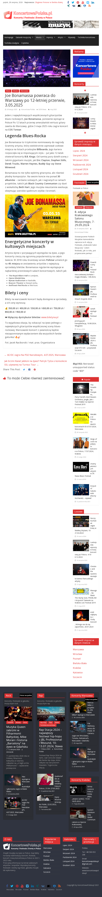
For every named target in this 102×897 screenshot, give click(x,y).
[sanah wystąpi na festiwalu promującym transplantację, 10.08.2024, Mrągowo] (81, 307)
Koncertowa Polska (28, 109)
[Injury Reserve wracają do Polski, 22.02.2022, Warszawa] (45, 796)
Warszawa (24, 91)
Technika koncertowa (86, 37)
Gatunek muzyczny (23, 37)
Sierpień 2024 (80, 155)
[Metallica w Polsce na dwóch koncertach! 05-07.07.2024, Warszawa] (81, 413)
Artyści (60, 37)
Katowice (78, 672)
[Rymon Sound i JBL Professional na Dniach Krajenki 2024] (81, 286)
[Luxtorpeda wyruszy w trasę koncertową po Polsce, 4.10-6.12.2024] (81, 95)
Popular (87, 379)
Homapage (8, 37)
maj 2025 (53, 109)
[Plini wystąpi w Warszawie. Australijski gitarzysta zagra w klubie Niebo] (12, 775)
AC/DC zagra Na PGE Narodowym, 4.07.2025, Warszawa (35, 354)
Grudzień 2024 (80, 173)
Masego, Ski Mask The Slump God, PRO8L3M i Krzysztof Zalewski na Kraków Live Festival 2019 (86, 596)
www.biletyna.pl (49, 317)
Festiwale (79, 207)
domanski (9, 752)
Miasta (38, 37)
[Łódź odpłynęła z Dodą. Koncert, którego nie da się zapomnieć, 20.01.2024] (81, 611)
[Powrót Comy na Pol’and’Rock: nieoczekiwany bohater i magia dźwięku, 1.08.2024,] (81, 261)
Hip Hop (43, 722)
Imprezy (49, 37)
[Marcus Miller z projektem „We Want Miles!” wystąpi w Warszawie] (78, 702)
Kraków (77, 667)
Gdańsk (10, 722)
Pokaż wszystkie (93, 182)
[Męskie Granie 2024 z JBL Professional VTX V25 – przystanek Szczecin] (81, 334)
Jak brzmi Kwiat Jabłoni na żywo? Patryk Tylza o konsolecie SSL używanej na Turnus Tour (35, 362)
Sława (57, 722)
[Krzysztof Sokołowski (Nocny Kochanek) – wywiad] (81, 484)
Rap (50, 722)
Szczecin (77, 677)
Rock (25, 722)
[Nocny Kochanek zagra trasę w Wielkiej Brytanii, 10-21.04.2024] (81, 517)
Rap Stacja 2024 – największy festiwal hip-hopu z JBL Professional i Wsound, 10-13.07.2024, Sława (51, 738)
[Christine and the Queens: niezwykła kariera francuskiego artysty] (81, 565)
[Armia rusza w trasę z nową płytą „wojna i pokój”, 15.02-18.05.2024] (78, 785)
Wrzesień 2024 (80, 160)
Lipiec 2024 (79, 150)
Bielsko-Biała (80, 663)
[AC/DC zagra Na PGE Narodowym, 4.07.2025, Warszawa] (12, 799)
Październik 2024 (82, 164)
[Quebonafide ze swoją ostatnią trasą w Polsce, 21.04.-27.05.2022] (45, 775)
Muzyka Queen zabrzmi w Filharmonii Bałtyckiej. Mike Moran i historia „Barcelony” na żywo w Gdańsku (17, 736)
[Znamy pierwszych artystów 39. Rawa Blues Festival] (81, 462)
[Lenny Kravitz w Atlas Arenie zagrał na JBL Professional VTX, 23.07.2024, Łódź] (81, 119)
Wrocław (77, 654)
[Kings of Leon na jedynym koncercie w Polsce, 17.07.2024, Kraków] (81, 437)
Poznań (77, 658)
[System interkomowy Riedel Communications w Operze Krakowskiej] (78, 808)
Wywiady (71, 37)
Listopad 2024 (80, 169)
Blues (8, 91)
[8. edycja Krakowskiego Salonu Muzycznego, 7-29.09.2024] (86, 193)
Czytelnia (25, 43)
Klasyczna (89, 207)
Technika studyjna (11, 43)
